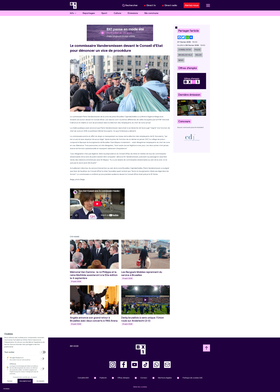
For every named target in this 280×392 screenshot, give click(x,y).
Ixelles (198, 55)
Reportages (89, 13)
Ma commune (151, 13)
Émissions (133, 13)
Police (197, 49)
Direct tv (151, 5)
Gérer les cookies (140, 387)
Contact (143, 377)
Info (72, 13)
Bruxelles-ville (185, 55)
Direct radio (171, 5)
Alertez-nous (192, 5)
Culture (117, 13)
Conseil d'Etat (184, 49)
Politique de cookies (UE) (192, 377)
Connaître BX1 (83, 377)
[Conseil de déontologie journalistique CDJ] (192, 137)
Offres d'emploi (123, 377)
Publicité (103, 377)
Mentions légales (165, 377)
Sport (104, 13)
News (180, 60)
